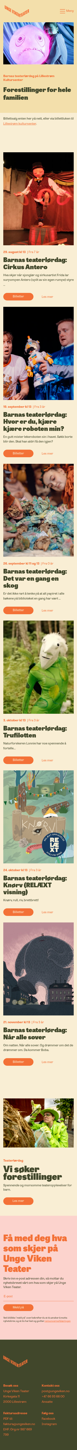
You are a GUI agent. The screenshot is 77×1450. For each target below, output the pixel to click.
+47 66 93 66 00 (53, 1396)
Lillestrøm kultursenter (19, 123)
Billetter (18, 296)
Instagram (49, 1424)
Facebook (48, 1418)
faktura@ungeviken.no (19, 1424)
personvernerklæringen (58, 1320)
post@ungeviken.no (56, 1391)
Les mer (47, 297)
